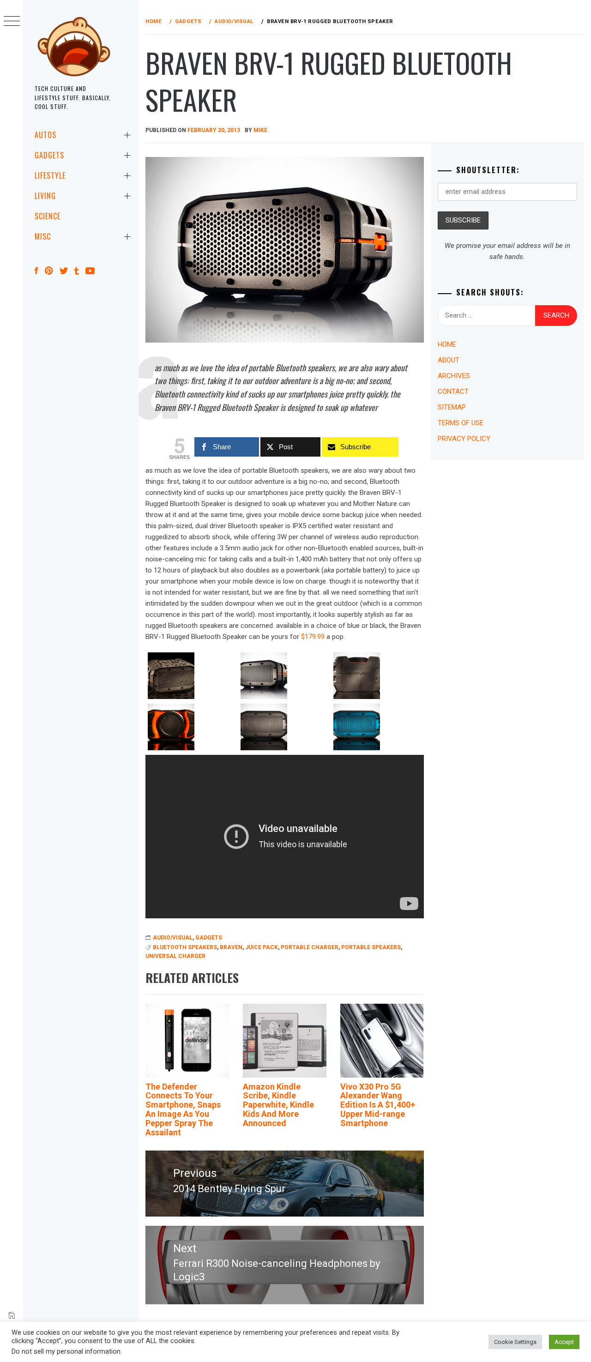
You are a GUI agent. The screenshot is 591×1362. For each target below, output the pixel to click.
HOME (447, 344)
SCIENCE (47, 216)
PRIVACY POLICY (464, 438)
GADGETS (49, 155)
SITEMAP (452, 407)
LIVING (45, 195)
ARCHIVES (454, 376)
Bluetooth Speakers (185, 947)
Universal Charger (175, 956)
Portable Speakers (371, 947)
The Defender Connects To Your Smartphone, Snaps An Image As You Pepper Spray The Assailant (183, 1109)
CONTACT (453, 391)
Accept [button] (564, 1341)
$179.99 (313, 637)
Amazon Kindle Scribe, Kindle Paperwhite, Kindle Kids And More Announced (278, 1105)
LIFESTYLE (50, 175)
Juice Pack (261, 947)
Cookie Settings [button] (515, 1341)
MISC (43, 236)
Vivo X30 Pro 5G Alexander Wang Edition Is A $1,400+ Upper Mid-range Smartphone (377, 1105)
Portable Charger (309, 947)
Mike (260, 130)
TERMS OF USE (460, 423)
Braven (231, 947)
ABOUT (448, 360)
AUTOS (45, 134)
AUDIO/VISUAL (173, 937)
